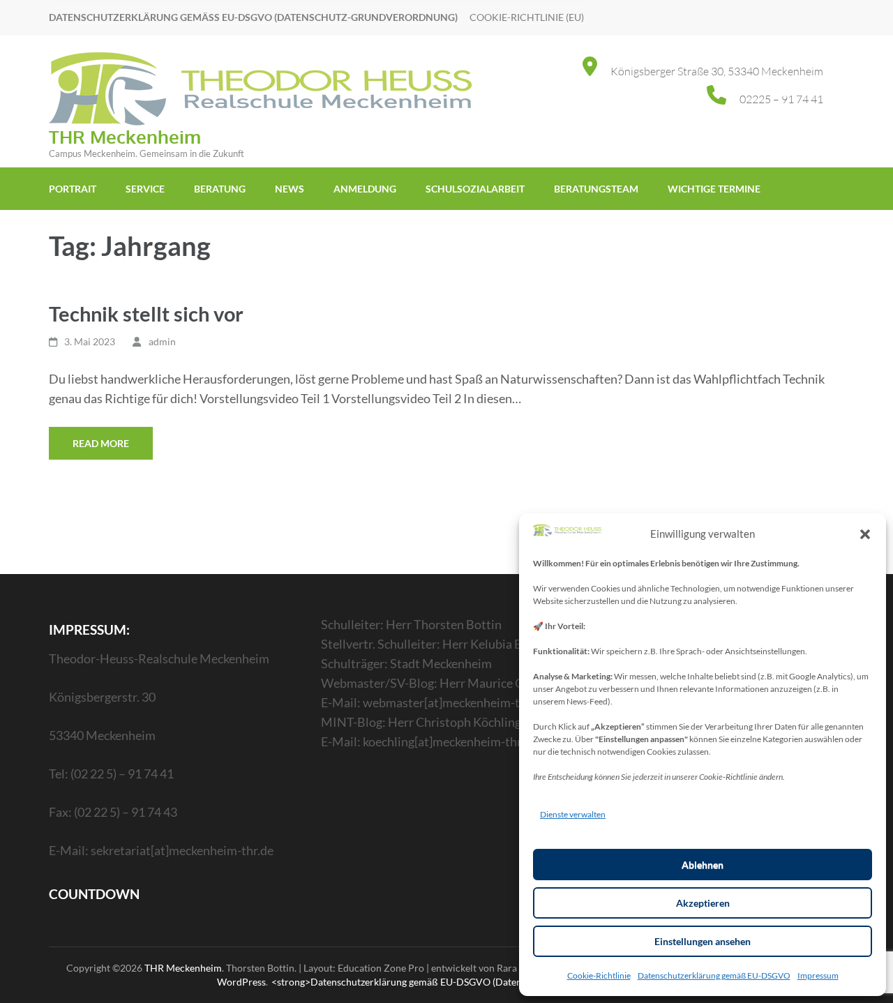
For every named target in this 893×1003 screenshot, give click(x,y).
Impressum (818, 975)
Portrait (72, 189)
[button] (865, 534)
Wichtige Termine (714, 189)
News (289, 189)
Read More (101, 443)
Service (145, 189)
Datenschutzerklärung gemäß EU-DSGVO (714, 975)
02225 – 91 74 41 (781, 99)
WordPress (241, 982)
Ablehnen (702, 864)
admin (162, 341)
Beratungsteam (596, 189)
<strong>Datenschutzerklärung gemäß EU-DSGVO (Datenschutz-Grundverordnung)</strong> (474, 982)
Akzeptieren (703, 903)
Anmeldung (364, 189)
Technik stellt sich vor (146, 313)
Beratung (220, 189)
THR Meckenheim (125, 136)
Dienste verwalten (573, 814)
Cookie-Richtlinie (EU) (527, 17)
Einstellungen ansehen (702, 941)
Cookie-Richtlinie (599, 975)
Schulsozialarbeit (475, 189)
